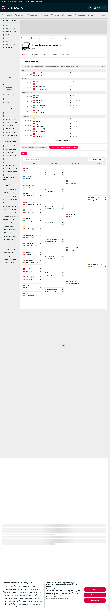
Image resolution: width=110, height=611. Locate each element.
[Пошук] (90, 8)
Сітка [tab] (24, 153)
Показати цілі (95, 600)
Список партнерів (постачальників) (57, 598)
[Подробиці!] (63, 74)
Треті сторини (28, 606)
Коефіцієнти (34, 54)
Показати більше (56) (8, 178)
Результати (46, 54)
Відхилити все (94, 595)
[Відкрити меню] (104, 8)
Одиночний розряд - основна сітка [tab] (64, 147)
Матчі (55, 54)
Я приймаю (95, 589)
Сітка (62, 54)
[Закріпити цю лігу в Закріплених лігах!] (63, 45)
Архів (69, 54)
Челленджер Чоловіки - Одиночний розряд (49, 38)
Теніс (26, 38)
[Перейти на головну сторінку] (16, 7)
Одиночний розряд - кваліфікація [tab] (34, 147)
